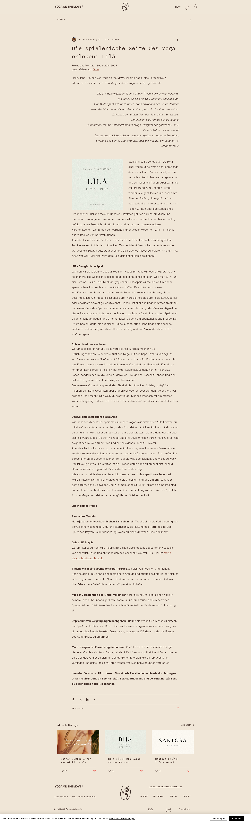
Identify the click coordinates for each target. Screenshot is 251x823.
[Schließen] (247, 818)
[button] (190, 19)
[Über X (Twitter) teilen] (80, 699)
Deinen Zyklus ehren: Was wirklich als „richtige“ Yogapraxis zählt (77, 760)
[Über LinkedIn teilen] (87, 699)
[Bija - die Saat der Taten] (126, 742)
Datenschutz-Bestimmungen (122, 818)
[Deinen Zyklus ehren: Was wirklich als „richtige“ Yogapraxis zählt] (78, 742)
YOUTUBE (186, 796)
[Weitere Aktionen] (177, 39)
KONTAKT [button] (144, 796)
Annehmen (237, 818)
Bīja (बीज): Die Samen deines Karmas (124, 760)
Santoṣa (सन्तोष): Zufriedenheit (167, 760)
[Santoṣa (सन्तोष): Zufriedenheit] (173, 742)
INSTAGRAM (158, 796)
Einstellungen (219, 818)
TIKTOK (173, 796)
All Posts (61, 19)
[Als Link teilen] (94, 699)
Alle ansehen (187, 725)
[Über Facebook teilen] (73, 699)
